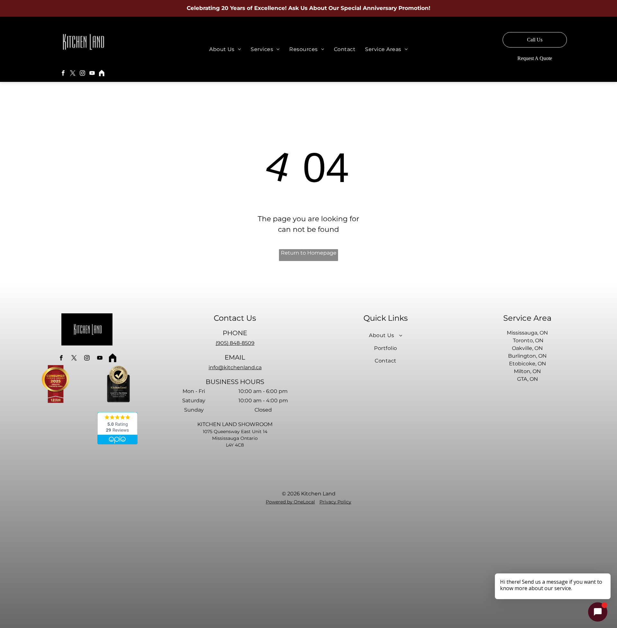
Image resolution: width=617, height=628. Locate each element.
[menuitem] (225, 49)
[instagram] (82, 74)
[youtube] (92, 74)
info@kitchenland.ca (235, 367)
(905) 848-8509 (235, 343)
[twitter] (72, 74)
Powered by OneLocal (290, 502)
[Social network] (101, 74)
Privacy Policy (335, 502)
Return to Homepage (308, 253)
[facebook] (63, 74)
